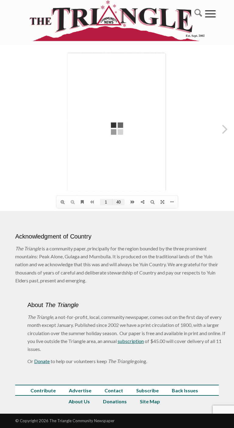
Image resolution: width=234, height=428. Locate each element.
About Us (79, 401)
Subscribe (147, 390)
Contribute (43, 390)
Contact (114, 390)
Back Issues (185, 390)
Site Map (150, 401)
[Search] (196, 13)
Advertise (80, 390)
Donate (42, 361)
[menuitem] (196, 13)
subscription (131, 341)
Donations (115, 401)
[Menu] (210, 13)
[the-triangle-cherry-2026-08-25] (117, 23)
